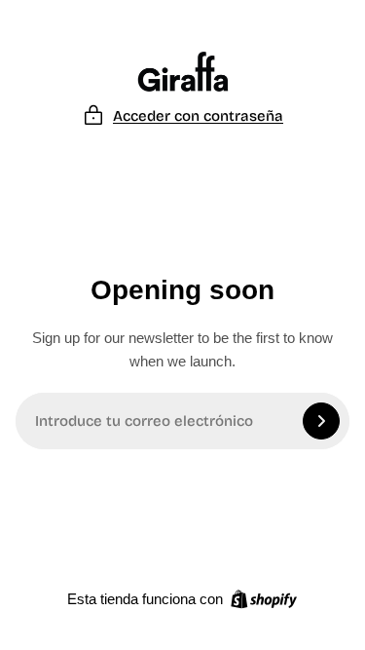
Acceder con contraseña (198, 116)
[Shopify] (264, 599)
